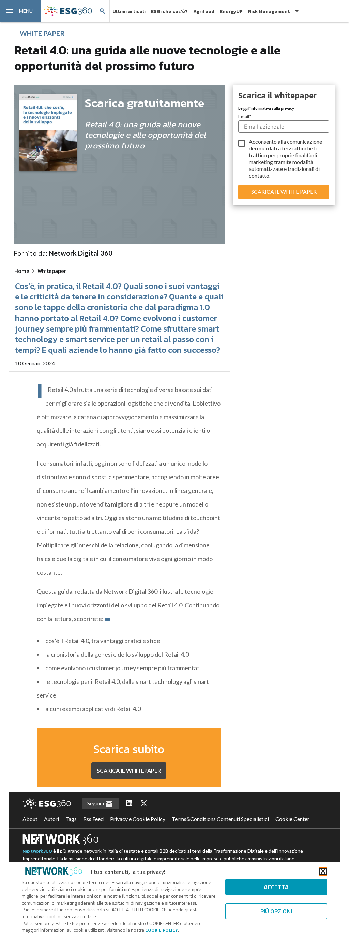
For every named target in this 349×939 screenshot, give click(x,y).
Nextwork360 (37, 851)
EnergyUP (231, 11)
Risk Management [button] (269, 11)
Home (21, 271)
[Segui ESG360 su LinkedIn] (129, 804)
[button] (20, 11)
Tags (71, 819)
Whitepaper (51, 271)
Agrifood (203, 11)
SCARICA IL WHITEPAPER (129, 770)
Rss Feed (93, 819)
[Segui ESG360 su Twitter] (144, 804)
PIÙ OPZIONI (276, 911)
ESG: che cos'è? (169, 11)
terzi (287, 148)
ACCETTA (276, 887)
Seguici (96, 803)
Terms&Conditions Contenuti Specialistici (220, 819)
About (29, 819)
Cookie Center (292, 819)
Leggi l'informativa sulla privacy (266, 108)
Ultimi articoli (129, 11)
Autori (51, 819)
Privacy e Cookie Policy (137, 819)
